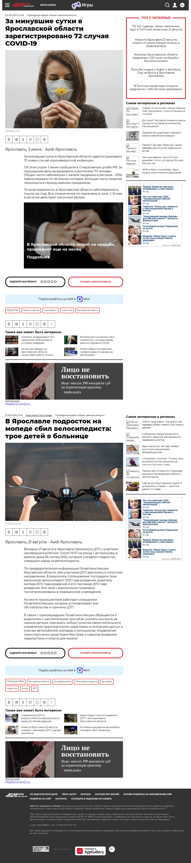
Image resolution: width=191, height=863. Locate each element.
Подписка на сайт (40, 799)
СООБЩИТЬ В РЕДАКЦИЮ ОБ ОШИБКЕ (91, 799)
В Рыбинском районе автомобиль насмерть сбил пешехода (100, 729)
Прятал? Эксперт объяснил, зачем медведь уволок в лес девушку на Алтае (162, 148)
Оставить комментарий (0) (95, 282)
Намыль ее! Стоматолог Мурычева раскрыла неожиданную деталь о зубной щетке (162, 473)
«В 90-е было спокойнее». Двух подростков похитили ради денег (161, 171)
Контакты (61, 799)
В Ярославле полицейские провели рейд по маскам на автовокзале (96, 352)
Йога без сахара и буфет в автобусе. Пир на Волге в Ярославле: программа (156, 73)
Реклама (86, 794)
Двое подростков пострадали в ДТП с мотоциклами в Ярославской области (98, 718)
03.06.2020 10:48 (14, 15)
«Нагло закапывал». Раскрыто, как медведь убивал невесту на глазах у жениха (163, 424)
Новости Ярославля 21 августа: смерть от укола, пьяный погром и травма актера (156, 43)
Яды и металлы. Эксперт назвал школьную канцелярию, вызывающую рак (160, 449)
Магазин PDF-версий (107, 794)
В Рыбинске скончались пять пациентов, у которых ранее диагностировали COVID (97, 340)
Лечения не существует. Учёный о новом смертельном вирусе (161, 134)
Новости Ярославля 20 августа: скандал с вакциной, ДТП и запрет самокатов (41, 730)
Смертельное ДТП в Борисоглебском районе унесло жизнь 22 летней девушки (40, 718)
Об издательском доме (44, 794)
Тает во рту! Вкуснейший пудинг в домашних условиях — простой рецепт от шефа (162, 486)
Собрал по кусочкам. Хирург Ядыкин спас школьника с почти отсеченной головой (163, 111)
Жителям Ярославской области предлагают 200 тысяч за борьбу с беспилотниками (155, 58)
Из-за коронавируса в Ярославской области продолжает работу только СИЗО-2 (29, 353)
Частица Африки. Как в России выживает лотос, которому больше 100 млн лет (162, 160)
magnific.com (13, 523)
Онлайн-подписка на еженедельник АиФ (147, 794)
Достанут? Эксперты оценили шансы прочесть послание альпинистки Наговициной (163, 123)
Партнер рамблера (62, 849)
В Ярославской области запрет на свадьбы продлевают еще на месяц (70, 246)
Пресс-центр (69, 794)
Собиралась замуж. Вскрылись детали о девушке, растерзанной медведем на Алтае (161, 437)
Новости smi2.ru (17, 404)
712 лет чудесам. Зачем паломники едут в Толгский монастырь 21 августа (156, 28)
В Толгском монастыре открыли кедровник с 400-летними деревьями (156, 87)
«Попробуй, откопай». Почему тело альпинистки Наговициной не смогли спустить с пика (162, 461)
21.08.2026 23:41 (14, 415)
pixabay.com (12, 130)
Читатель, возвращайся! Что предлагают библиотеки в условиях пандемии (37, 340)
